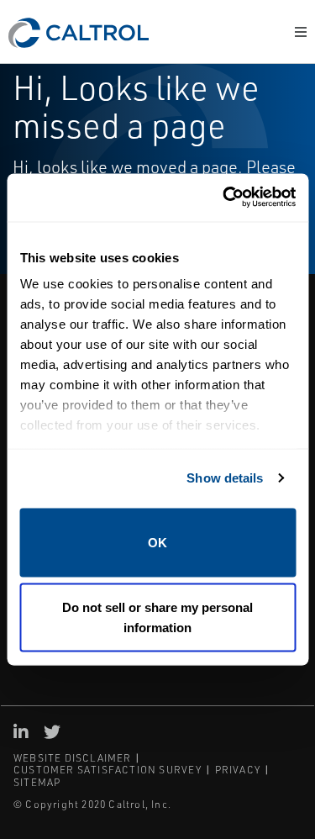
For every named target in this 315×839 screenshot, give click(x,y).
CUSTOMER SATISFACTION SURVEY (107, 769)
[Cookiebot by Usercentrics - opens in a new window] (224, 198)
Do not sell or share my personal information (157, 617)
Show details (224, 478)
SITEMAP (36, 782)
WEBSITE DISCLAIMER (72, 758)
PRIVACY (237, 769)
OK (157, 542)
